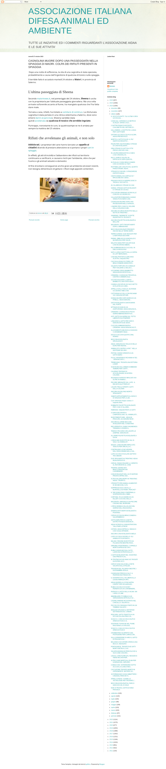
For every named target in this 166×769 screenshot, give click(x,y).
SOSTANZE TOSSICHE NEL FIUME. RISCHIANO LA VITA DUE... (123, 624)
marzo (113, 710)
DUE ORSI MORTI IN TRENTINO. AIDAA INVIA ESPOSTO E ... (124, 459)
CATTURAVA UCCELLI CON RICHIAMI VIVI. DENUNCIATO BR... (124, 294)
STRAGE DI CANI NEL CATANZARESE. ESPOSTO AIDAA (124, 172)
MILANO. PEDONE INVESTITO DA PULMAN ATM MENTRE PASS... (122, 542)
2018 (111, 731)
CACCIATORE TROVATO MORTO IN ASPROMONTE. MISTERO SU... (123, 670)
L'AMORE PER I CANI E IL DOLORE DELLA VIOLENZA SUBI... (123, 207)
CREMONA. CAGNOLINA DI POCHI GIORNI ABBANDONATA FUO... (123, 312)
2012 (111, 748)
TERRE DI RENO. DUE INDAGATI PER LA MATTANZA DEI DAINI (124, 234)
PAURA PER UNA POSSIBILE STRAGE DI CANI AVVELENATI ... (124, 145)
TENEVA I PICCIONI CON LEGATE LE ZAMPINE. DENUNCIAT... (123, 432)
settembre (114, 693)
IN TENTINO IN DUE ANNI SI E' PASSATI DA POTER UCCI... (124, 560)
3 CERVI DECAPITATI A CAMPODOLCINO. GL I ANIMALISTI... (124, 413)
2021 (111, 722)
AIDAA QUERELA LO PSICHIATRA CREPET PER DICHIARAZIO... (122, 583)
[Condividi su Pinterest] (66, 213)
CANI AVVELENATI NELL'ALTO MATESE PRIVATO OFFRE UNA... (124, 475)
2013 (111, 745)
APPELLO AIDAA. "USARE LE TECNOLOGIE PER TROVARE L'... (123, 679)
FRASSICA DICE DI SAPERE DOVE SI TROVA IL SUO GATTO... (123, 181)
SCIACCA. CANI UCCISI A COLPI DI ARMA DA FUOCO (123, 629)
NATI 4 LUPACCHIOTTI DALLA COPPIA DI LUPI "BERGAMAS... (124, 253)
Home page (64, 220)
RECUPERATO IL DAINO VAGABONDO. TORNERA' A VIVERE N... (124, 427)
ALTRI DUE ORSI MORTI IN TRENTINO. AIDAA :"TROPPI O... (124, 479)
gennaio (114, 716)
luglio (113, 699)
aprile (113, 707)
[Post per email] (52, 213)
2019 (111, 728)
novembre (114, 111)
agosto (113, 696)
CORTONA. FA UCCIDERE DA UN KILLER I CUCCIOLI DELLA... (122, 498)
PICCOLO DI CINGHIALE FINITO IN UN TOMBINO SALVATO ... (124, 606)
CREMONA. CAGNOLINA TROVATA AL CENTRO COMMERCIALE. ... (123, 276)
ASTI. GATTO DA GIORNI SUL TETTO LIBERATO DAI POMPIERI (123, 317)
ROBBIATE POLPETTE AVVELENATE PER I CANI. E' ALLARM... (123, 406)
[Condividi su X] (61, 213)
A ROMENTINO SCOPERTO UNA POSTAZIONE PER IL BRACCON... (123, 633)
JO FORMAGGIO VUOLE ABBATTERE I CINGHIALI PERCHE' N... (124, 675)
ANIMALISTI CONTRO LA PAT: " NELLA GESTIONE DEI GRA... (124, 349)
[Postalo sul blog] (59, 213)
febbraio (114, 713)
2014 (111, 742)
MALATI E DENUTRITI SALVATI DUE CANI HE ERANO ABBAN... (123, 244)
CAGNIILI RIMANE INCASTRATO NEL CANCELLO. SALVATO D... (123, 601)
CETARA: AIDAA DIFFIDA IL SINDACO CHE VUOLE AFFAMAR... (123, 530)
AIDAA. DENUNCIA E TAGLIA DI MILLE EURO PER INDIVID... (124, 345)
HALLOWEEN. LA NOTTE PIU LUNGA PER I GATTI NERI (123, 131)
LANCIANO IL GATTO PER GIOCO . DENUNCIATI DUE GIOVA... (122, 322)
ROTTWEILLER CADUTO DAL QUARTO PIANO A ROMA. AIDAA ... (124, 167)
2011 (111, 751)
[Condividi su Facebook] (63, 213)
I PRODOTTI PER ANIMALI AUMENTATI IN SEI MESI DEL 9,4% (124, 484)
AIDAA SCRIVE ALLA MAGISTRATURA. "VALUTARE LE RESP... (124, 525)
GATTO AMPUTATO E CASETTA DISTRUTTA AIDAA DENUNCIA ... (123, 521)
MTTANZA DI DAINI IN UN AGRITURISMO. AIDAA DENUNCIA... (124, 308)
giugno (113, 702)
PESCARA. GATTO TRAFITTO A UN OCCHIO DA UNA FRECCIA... (122, 615)
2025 (111, 100)
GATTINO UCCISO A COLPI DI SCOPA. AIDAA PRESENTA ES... (124, 135)
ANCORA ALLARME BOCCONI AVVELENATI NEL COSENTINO (122, 422)
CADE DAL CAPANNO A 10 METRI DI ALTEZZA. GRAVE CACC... (123, 122)
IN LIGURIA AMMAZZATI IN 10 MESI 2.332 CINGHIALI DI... (123, 154)
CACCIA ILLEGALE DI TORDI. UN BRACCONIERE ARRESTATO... (122, 262)
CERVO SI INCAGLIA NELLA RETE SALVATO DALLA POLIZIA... (122, 565)
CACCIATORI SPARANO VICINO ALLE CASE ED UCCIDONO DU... (123, 193)
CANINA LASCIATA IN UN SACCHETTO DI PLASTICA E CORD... (124, 285)
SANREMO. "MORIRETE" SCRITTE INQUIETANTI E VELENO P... (122, 216)
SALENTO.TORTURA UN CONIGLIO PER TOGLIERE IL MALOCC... (123, 267)
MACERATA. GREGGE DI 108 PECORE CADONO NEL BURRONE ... (124, 502)
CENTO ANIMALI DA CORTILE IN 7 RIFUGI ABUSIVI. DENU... (122, 177)
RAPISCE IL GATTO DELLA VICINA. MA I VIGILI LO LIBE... (124, 592)
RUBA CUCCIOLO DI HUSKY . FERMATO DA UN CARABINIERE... (123, 588)
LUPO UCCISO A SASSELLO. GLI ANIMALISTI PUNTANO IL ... (122, 537)
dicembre (114, 108)
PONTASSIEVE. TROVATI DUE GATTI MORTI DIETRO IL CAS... (123, 647)
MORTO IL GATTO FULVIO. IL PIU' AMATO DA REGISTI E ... (122, 140)
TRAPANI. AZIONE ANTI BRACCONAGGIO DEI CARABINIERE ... (119, 469)
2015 (111, 739)
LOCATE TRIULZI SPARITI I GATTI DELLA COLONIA (122, 388)
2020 (111, 725)
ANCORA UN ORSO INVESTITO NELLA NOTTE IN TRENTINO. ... (124, 212)
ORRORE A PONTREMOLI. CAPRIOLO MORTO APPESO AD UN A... (124, 546)
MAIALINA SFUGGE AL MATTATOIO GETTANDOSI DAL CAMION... (122, 611)
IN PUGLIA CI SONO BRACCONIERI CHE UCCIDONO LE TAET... (123, 163)
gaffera (88, 764)
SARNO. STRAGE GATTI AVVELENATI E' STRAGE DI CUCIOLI (123, 189)
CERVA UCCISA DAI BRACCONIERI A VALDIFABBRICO (123, 516)
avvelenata (40, 120)
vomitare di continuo (72, 112)
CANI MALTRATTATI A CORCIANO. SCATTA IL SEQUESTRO (122, 257)
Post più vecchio (94, 220)
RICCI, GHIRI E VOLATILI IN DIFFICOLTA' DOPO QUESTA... (122, 158)
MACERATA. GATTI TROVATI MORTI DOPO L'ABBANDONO (123, 225)
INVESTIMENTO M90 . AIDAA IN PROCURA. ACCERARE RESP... (122, 418)
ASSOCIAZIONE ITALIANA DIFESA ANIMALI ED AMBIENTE (79, 20)
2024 (111, 103)
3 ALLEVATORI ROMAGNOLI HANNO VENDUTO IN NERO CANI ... (123, 198)
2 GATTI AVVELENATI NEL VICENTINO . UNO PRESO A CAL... (124, 556)
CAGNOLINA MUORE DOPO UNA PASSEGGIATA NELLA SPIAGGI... (123, 202)
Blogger (102, 764)
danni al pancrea (43, 117)
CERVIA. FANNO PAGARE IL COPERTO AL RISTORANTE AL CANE (124, 464)
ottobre (113, 114)
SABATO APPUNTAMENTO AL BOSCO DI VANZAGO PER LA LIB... (124, 397)
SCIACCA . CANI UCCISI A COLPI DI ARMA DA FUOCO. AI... (123, 620)
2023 (111, 106)
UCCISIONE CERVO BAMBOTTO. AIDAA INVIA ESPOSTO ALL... (122, 271)
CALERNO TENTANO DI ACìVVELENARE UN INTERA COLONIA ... (121, 373)
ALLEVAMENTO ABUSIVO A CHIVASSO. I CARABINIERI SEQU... (124, 331)
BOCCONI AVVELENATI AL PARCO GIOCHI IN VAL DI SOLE (122, 684)
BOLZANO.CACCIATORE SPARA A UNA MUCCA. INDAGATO (124, 643)
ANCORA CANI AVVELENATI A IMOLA (123, 534)
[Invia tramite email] (56, 213)
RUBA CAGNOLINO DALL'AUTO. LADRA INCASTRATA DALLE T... (122, 551)
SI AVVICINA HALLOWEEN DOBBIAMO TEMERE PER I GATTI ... (124, 368)
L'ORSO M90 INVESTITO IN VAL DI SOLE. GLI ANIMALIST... (122, 441)
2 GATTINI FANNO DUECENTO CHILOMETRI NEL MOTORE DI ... (123, 126)
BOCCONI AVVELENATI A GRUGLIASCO (119, 340)
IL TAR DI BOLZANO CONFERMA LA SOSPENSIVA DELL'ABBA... (123, 493)
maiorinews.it (43, 98)
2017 (111, 734)
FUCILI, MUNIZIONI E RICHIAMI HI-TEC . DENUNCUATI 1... (124, 358)
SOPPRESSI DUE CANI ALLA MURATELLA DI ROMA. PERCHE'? (123, 488)
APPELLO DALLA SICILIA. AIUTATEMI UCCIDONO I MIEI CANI (123, 289)
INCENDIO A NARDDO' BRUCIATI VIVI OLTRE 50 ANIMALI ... (123, 378)
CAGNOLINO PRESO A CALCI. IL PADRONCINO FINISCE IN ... (122, 574)
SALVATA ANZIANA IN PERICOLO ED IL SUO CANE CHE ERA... (124, 652)
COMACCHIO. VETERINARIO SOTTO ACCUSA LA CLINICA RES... (123, 666)
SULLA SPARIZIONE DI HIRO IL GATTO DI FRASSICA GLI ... (124, 638)
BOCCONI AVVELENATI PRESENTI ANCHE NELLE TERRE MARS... (122, 230)
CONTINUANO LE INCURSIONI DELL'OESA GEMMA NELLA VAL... (123, 450)
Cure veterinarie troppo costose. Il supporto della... (122, 401)
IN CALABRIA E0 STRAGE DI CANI (122, 185)
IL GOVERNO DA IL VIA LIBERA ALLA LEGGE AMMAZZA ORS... (123, 578)
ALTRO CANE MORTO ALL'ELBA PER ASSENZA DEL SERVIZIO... (123, 661)
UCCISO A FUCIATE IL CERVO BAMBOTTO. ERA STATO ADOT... (123, 280)
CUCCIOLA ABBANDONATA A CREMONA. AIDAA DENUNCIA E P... (124, 326)
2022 (111, 719)
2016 (111, 736)
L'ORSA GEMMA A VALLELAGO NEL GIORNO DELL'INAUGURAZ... (123, 507)
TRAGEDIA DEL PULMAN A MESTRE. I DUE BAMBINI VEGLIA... (124, 569)
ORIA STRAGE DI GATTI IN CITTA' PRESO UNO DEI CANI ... (122, 149)
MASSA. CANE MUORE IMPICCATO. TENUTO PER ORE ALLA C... (123, 445)
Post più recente (34, 220)
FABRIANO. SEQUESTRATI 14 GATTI (123, 410)
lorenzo (112, 86)
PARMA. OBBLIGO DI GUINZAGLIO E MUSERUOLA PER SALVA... (123, 239)
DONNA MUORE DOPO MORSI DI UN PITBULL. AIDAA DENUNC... (123, 299)
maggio (114, 705)
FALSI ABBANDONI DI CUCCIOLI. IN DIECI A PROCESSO (123, 248)
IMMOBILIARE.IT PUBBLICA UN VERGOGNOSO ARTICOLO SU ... (123, 597)
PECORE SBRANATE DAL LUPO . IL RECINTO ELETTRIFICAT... (123, 383)
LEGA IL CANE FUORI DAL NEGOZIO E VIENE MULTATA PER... (124, 656)
